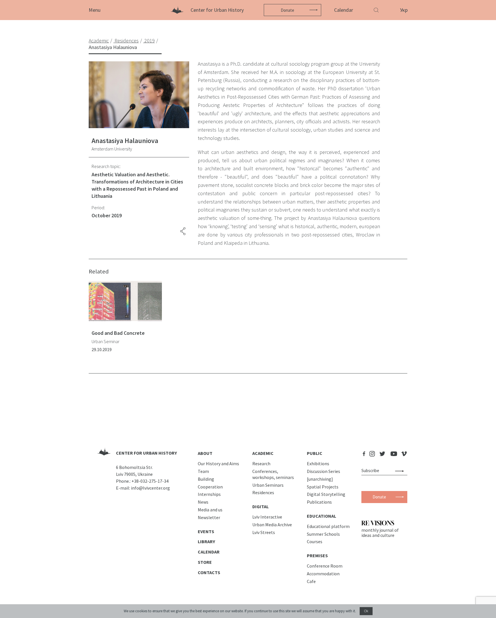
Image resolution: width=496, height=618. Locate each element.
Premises (317, 555)
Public (314, 453)
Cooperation (210, 487)
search (400, 470)
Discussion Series (323, 471)
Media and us (210, 510)
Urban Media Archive (272, 524)
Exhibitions (318, 463)
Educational (321, 516)
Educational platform (328, 526)
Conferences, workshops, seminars (273, 474)
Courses (314, 541)
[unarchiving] (320, 479)
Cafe (311, 581)
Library (206, 541)
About (205, 453)
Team (203, 471)
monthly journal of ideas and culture (380, 532)
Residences (263, 492)
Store (205, 562)
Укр (404, 10)
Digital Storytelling (326, 494)
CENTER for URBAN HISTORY (146, 452)
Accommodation (323, 573)
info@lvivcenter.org (150, 488)
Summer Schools (323, 534)
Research (261, 463)
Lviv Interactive (267, 517)
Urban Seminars (268, 485)
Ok (366, 611)
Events (206, 531)
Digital (260, 506)
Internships (209, 494)
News (203, 502)
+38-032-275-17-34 (149, 481)
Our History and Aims (218, 463)
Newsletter (209, 517)
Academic (263, 453)
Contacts (209, 572)
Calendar (343, 10)
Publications (319, 502)
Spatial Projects (322, 487)
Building (206, 479)
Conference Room (324, 566)
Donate (287, 10)
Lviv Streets (263, 532)
